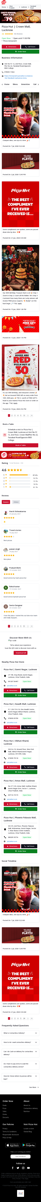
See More (32, 1087)
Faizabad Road (33, 7)
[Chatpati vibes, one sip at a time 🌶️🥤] (20, 115)
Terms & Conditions (10, 1132)
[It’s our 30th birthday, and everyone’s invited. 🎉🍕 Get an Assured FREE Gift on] (20, 367)
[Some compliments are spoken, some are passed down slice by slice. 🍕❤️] (20, 204)
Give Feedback (20, 1156)
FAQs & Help (7, 1138)
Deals (5, 1105)
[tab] (6, 84)
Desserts (6, 1117)
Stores (4, 7)
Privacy (5, 1129)
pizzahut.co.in (12, 686)
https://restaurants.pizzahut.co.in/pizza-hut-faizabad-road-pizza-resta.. (18, 77)
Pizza (4, 1108)
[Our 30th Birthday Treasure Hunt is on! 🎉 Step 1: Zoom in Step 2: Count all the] (20, 268)
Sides (4, 1111)
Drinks (5, 1114)
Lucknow (24, 7)
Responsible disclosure (11, 1135)
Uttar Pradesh (11, 7)
